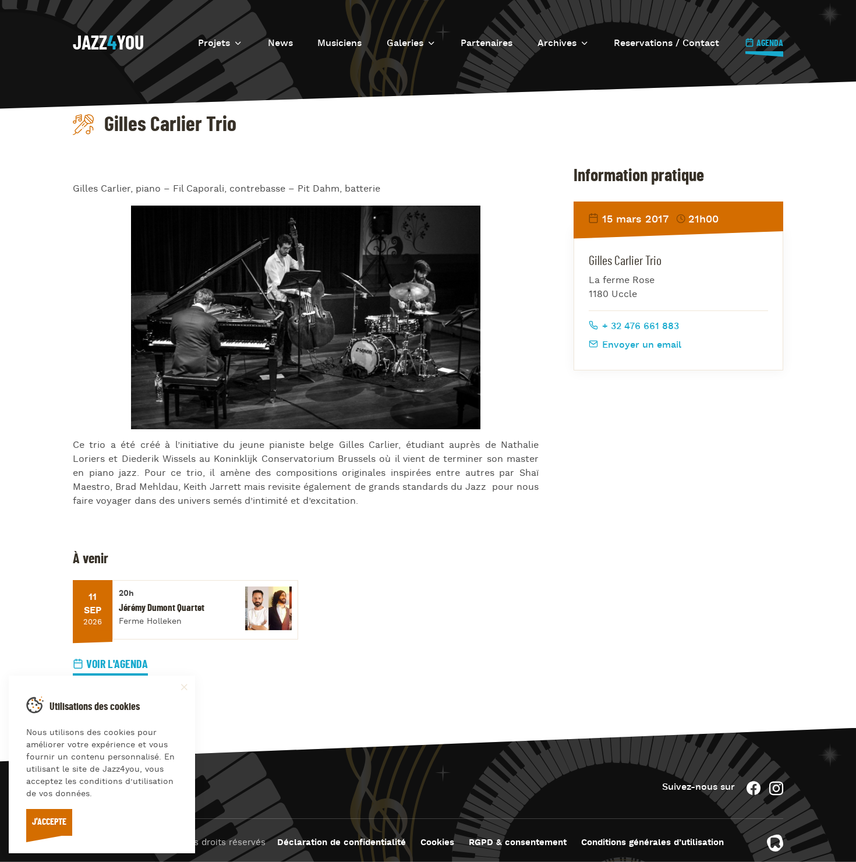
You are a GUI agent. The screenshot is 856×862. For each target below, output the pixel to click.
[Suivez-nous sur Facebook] (754, 788)
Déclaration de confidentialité (341, 843)
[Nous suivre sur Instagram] (776, 788)
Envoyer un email (640, 345)
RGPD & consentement (518, 843)
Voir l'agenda (117, 664)
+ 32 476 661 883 (639, 326)
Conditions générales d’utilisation (652, 843)
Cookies (437, 843)
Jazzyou (108, 44)
